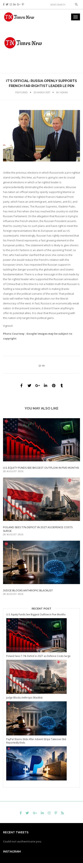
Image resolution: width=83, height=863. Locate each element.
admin (64, 92)
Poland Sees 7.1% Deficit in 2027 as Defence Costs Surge (38, 656)
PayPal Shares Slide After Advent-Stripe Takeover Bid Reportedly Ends (36, 740)
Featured (21, 92)
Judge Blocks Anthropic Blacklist (28, 590)
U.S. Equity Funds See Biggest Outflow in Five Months (41, 467)
